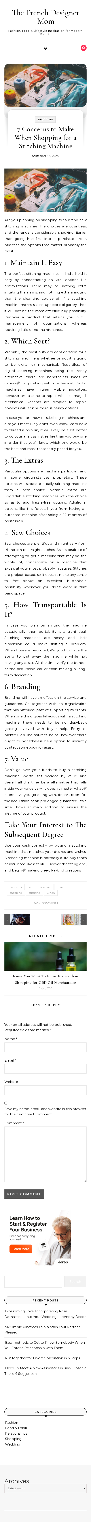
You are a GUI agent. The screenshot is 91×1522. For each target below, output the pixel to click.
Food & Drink (16, 1428)
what (78, 788)
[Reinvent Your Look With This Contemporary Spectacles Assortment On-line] (77, 919)
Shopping (45, 119)
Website (11, 1082)
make (61, 887)
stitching (34, 892)
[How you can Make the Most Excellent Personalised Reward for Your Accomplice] (14, 919)
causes (10, 383)
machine (45, 887)
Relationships (16, 1433)
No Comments (46, 903)
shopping (16, 892)
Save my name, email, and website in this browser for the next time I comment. (45, 1111)
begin (17, 870)
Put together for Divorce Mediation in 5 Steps (42, 1358)
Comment (14, 1123)
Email (10, 1060)
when (51, 892)
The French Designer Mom (46, 17)
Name (10, 1039)
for (30, 887)
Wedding (12, 1444)
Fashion (11, 1422)
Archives (16, 1481)
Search (75, 1281)
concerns (16, 887)
